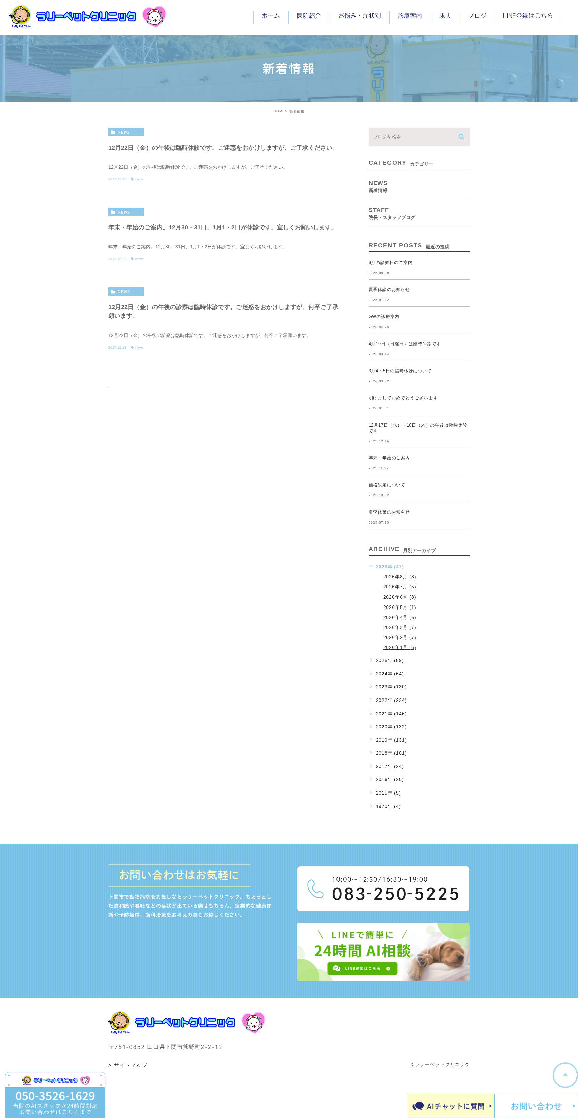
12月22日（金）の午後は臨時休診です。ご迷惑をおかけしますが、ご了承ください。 (223, 147)
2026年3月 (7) (399, 627)
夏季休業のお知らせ (389, 512)
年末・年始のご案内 (389, 457)
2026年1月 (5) (399, 647)
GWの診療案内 (384, 316)
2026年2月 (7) (399, 637)
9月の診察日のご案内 (391, 262)
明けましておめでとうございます (403, 397)
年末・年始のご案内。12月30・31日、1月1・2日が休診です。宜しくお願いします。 (222, 227)
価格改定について (387, 484)
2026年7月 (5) (399, 586)
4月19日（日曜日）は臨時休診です (405, 343)
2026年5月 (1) (399, 607)
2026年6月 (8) (399, 596)
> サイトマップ (128, 1065)
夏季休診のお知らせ (389, 289)
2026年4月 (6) (399, 617)
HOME (279, 111)
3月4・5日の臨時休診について (400, 370)
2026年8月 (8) (399, 576)
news (124, 132)
